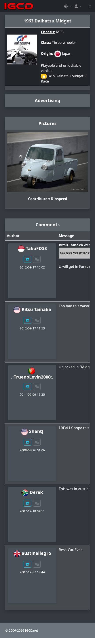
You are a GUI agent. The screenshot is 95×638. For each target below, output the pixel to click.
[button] (67, 6)
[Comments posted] (37, 259)
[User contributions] (27, 259)
